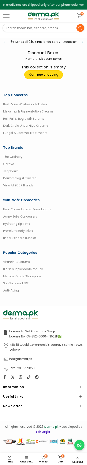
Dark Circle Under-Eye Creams (25, 126)
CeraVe (8, 164)
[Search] (80, 28)
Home (30, 59)
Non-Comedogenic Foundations (27, 209)
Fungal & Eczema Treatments (25, 133)
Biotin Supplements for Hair (23, 269)
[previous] (5, 42)
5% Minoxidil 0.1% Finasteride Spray (35, 42)
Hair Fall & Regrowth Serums (23, 119)
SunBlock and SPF (16, 283)
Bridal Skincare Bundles (20, 238)
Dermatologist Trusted (20, 178)
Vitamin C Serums (16, 262)
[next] (81, 42)
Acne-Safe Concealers (20, 216)
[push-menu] (6, 16)
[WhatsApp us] (79, 445)
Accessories (72, 42)
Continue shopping (43, 74)
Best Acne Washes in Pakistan (25, 104)
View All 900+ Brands (18, 185)
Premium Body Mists (18, 231)
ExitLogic (43, 432)
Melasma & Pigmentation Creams (28, 111)
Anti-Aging (11, 290)
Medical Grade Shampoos (22, 276)
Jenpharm (10, 171)
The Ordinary (12, 157)
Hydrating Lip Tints (16, 224)
